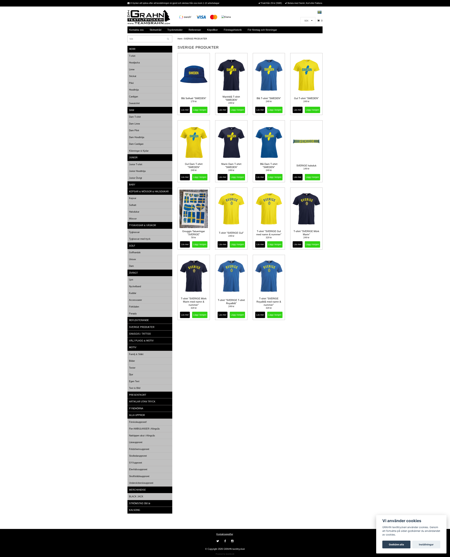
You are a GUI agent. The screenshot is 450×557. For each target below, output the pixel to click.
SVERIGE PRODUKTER (141, 327)
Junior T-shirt (135, 164)
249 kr (231, 103)
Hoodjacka (134, 62)
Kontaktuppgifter (224, 534)
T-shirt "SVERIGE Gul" (231, 232)
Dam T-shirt (135, 117)
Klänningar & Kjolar (139, 151)
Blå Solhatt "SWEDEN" (193, 98)
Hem (181, 39)
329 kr (269, 237)
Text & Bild (134, 388)
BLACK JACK (136, 496)
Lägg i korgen (237, 110)
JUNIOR (133, 157)
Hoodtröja (134, 89)
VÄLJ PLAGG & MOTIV (141, 340)
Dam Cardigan (136, 144)
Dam (131, 266)
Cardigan (133, 96)
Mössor (133, 218)
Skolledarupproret (138, 456)
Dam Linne (134, 123)
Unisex (132, 259)
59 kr (193, 237)
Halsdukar (134, 211)
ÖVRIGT (133, 273)
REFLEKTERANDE (139, 320)
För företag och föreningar (262, 29)
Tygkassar (134, 232)
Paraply (133, 313)
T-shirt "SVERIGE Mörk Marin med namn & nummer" (194, 301)
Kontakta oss (136, 29)
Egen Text (134, 381)
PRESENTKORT (137, 395)
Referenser (195, 29)
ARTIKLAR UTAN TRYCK (142, 401)
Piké (131, 83)
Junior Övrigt (135, 178)
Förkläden (134, 306)
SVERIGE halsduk (306, 165)
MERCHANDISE (137, 489)
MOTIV (132, 347)
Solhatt (132, 205)
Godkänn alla (396, 544)
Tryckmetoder (175, 29)
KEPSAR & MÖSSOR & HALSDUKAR (149, 191)
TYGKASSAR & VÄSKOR (142, 225)
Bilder (132, 361)
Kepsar (132, 198)
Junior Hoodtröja (137, 171)
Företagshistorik (233, 29)
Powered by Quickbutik (225, 554)
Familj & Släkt (136, 354)
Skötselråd (155, 29)
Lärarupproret (135, 442)
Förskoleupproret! (138, 422)
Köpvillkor (212, 29)
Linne (131, 69)
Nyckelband (135, 286)
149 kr (306, 168)
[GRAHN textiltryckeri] (148, 16)
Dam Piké (134, 130)
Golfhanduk (135, 252)
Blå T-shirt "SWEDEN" (269, 98)
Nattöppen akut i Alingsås (142, 435)
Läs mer (185, 110)
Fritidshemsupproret (139, 449)
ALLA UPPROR (137, 415)
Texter (132, 367)
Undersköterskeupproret (141, 483)
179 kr (194, 101)
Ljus (131, 279)
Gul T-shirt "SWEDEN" (306, 98)
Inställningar (426, 544)
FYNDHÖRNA (136, 408)
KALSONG (134, 510)
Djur (131, 374)
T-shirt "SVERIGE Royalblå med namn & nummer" (268, 301)
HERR (132, 49)
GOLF (132, 245)
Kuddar (132, 293)
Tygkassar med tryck (139, 239)
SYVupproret (135, 462)
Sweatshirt (134, 103)
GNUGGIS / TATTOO (140, 333)
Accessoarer (135, 300)
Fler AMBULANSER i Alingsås (144, 428)
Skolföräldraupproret (139, 476)
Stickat (132, 76)
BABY (132, 184)
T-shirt (132, 56)
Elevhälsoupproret (138, 469)
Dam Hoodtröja (136, 137)
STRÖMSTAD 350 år (139, 503)
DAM (131, 110)
